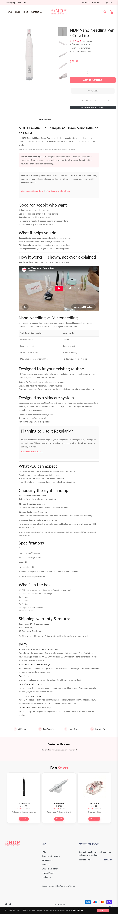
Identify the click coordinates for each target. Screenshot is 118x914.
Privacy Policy (48, 873)
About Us (46, 864)
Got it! (102, 910)
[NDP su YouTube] (111, 3)
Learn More (78, 910)
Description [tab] (45, 119)
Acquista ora (92, 91)
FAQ (44, 852)
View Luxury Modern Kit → (58, 191)
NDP (62, 904)
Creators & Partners (50, 869)
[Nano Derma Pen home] (12, 846)
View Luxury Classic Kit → (32, 191)
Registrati (108, 860)
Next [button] (63, 85)
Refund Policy (47, 860)
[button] (76, 41)
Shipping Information (51, 856)
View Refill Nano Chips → (32, 451)
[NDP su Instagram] (107, 3)
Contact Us (46, 877)
